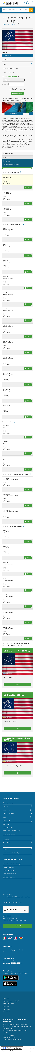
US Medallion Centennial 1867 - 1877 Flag (17, 739)
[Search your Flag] (31, 10)
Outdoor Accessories (8, 870)
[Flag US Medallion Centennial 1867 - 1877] (17, 752)
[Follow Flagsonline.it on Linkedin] (13, 950)
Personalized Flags (8, 827)
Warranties (6, 998)
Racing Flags (6, 824)
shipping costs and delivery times (12, 1001)
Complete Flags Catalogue (11, 798)
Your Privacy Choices (14, 1048)
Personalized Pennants (9, 834)
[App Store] (17, 983)
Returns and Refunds (8, 1003)
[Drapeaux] (15, 938)
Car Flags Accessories (9, 877)
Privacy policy (6, 1009)
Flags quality (6, 1006)
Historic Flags (6, 842)
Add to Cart (18, 93)
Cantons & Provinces (8, 813)
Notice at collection (8, 1051)
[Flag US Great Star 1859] (17, 708)
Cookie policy (6, 1012)
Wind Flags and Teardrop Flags (11, 831)
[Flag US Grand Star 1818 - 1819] (17, 664)
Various (5, 849)
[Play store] (17, 977)
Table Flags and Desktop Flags (11, 853)
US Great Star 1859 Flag (14, 695)
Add (28, 187)
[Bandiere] (4, 938)
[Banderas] (21, 938)
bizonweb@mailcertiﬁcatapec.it (13, 1039)
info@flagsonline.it (11, 1037)
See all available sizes (11, 76)
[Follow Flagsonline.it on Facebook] (21, 950)
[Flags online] (10, 938)
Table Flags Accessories (9, 874)
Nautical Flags (6, 820)
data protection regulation (10, 918)
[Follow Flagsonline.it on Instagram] (4, 950)
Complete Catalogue (8, 803)
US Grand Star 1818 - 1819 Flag (17, 651)
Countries (5, 806)
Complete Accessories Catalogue (13, 859)
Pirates (5, 846)
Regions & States (7, 810)
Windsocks (6, 839)
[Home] (9, 3)
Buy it (17, 684)
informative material (20, 920)
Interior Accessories (8, 867)
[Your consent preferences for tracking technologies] (32, 1050)
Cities (4, 817)
